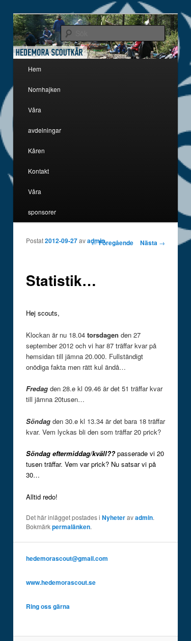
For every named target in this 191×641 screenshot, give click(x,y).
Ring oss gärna (48, 606)
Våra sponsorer (42, 201)
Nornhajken (44, 89)
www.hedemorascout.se (61, 582)
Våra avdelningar (44, 119)
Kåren (36, 150)
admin (96, 240)
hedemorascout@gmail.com (67, 558)
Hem (34, 68)
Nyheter (113, 517)
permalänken (71, 526)
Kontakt (38, 171)
